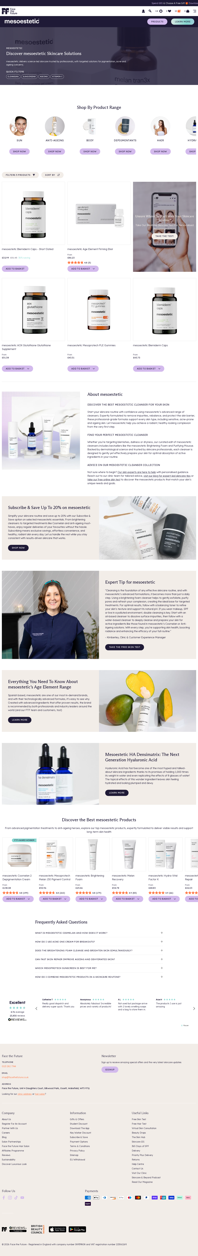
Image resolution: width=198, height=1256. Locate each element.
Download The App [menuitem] (79, 1128)
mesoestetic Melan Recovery (123, 877)
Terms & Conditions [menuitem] (80, 1146)
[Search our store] (150, 11)
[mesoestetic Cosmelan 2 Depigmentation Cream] (19, 854)
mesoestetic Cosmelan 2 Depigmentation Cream (17, 877)
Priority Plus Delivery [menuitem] (142, 1155)
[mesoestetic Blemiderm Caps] (164, 309)
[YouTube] (22, 1197)
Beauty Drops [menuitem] (139, 1132)
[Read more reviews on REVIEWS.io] (17, 1020)
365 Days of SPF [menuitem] (140, 1146)
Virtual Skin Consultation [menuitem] (144, 1128)
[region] (115, 1008)
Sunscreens (29, 76)
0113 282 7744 (9, 1066)
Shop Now (19, 151)
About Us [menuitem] (6, 1119)
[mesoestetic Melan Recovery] (129, 854)
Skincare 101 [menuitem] (138, 1141)
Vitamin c (57, 76)
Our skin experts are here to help (137, 472)
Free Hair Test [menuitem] (139, 1123)
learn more (20, 719)
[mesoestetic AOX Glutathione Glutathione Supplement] (33, 309)
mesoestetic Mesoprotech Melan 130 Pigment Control (54, 877)
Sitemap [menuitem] (74, 1155)
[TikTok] (16, 1197)
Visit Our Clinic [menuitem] (139, 1173)
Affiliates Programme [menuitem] (13, 1150)
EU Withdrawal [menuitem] (77, 1159)
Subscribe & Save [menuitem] (79, 1137)
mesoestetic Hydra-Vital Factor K (162, 877)
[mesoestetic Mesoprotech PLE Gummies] (99, 309)
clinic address (25, 1094)
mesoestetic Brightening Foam (89, 877)
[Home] (4, 1229)
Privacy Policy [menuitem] (77, 1150)
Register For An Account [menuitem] (14, 1123)
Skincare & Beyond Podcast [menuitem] (146, 1177)
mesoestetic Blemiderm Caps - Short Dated (27, 249)
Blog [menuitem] (4, 1137)
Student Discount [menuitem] (78, 1123)
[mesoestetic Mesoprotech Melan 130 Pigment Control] (56, 854)
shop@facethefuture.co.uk (15, 1077)
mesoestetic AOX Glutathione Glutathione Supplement (26, 347)
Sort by (50, 175)
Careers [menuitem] (6, 1132)
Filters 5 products (18, 175)
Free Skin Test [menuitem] (139, 1119)
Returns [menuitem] (136, 1159)
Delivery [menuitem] (136, 1150)
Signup (109, 1069)
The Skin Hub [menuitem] (138, 1137)
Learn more (183, 21)
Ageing (44, 76)
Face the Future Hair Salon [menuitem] (15, 1146)
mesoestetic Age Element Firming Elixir (90, 249)
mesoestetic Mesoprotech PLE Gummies (91, 345)
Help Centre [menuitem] (138, 1164)
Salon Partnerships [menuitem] (11, 1141)
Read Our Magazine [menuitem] (142, 1182)
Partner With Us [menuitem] (10, 1128)
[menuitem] (4, 1197)
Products (157, 21)
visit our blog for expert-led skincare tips (167, 475)
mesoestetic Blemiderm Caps (150, 345)
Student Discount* (172, 3)
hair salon (40, 1094)
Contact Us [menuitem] (137, 1168)
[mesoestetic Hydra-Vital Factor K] (165, 854)
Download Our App (107, 3)
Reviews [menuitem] (6, 1155)
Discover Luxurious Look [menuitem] (14, 1164)
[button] (36, 1008)
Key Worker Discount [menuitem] (80, 1132)
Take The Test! (164, 236)
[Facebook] (4, 1197)
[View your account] (143, 11)
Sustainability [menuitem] (8, 1159)
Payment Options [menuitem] (79, 1141)
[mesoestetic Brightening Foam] (92, 854)
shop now (18, 547)
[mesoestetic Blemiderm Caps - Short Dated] (33, 213)
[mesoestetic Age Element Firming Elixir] (99, 213)
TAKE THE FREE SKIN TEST (124, 647)
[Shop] (194, 11)
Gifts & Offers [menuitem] (77, 1119)
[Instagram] (10, 1197)
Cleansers (13, 76)
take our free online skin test (103, 479)
